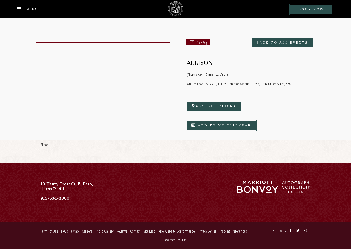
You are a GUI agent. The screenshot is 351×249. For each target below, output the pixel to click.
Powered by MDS (175, 240)
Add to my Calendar (223, 124)
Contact (135, 231)
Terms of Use (49, 231)
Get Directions (216, 105)
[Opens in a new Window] (257, 191)
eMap (75, 231)
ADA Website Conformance (177, 231)
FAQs (64, 231)
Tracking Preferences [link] (233, 231)
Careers (87, 231)
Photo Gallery (104, 231)
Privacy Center (207, 231)
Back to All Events (282, 42)
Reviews (122, 231)
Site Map (149, 231)
